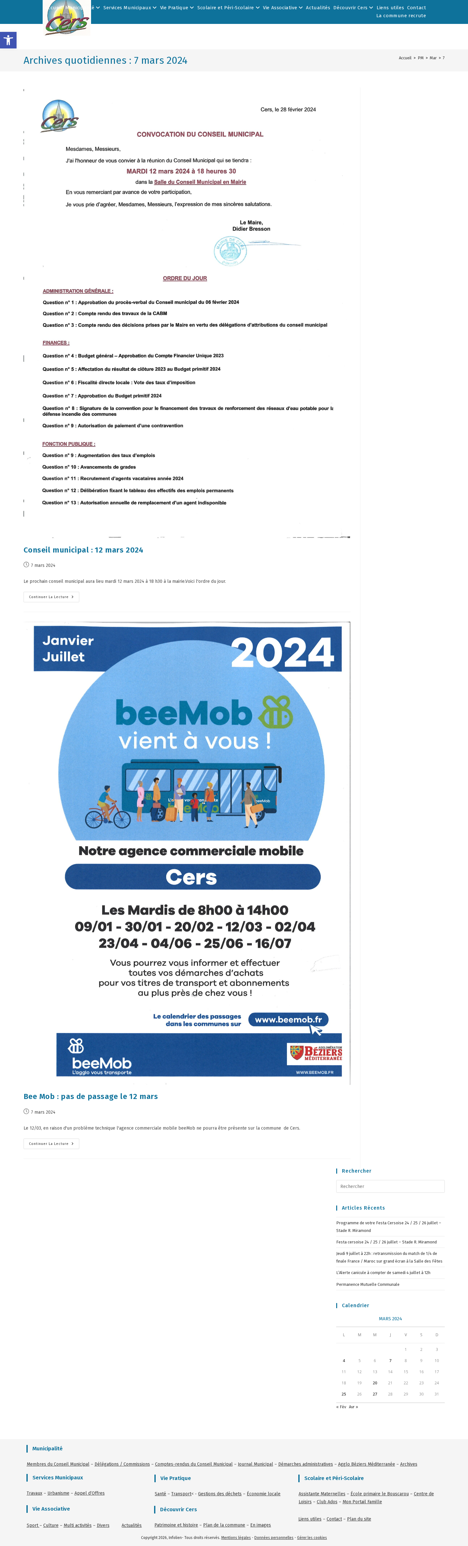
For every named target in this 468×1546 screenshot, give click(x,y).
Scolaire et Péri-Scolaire (226, 8)
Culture (51, 1525)
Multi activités (78, 1525)
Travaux (34, 1493)
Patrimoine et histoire (176, 1525)
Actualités (318, 8)
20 (375, 1383)
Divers (103, 1525)
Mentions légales (236, 1537)
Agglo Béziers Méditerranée (366, 1464)
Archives (408, 1464)
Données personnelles (274, 1537)
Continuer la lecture (54, 595)
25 (344, 1394)
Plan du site (359, 1519)
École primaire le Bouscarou (380, 1494)
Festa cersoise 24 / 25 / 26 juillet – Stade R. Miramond (386, 1242)
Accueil (53, 8)
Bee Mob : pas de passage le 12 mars (91, 1096)
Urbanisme (58, 1493)
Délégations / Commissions (122, 1464)
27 (375, 1394)
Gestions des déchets (220, 1494)
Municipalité (80, 8)
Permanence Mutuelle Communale (368, 1284)
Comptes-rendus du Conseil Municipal (194, 1464)
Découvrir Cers (351, 8)
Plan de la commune (224, 1525)
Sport (33, 1525)
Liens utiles (390, 8)
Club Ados (327, 1502)
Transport (181, 1494)
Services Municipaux (127, 8)
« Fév (341, 1406)
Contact (416, 8)
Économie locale (263, 1494)
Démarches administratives (305, 1464)
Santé (160, 1494)
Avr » (353, 1406)
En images (260, 1525)
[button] (8, 40)
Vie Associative (281, 8)
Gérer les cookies (312, 1537)
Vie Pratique (175, 8)
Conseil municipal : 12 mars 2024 (84, 550)
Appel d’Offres (89, 1493)
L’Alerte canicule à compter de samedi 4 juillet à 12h (383, 1272)
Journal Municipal (255, 1464)
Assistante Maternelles (322, 1494)
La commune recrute (401, 15)
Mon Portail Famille (362, 1502)
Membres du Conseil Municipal (58, 1464)
